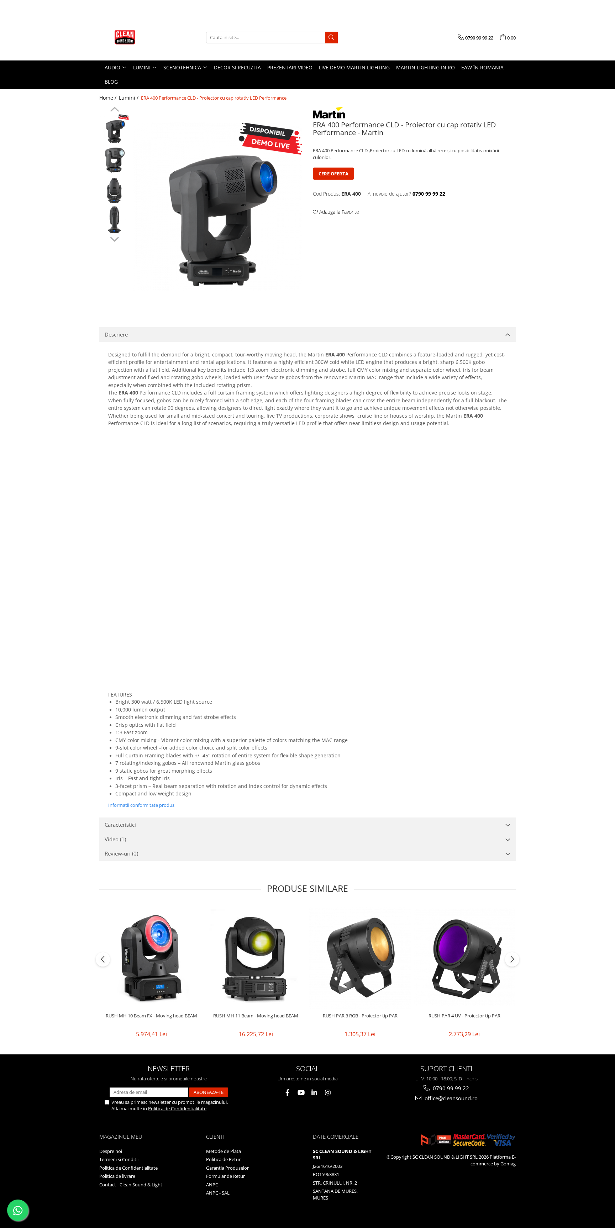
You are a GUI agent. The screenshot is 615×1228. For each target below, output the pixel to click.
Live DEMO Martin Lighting (354, 67)
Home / (108, 97)
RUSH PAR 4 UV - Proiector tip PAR (464, 1016)
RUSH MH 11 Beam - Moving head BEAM (255, 1016)
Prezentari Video (289, 67)
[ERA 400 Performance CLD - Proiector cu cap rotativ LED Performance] (217, 206)
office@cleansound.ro (450, 1098)
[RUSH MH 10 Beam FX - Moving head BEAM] (151, 957)
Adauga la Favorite (338, 211)
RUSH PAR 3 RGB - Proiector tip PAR (360, 1016)
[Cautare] (331, 37)
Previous (114, 110)
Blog (111, 81)
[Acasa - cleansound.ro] (134, 37)
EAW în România (482, 67)
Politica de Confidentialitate (177, 1108)
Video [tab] (115, 839)
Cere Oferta (333, 173)
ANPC (212, 1184)
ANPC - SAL (218, 1193)
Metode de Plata (223, 1151)
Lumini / (129, 97)
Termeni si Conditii (118, 1159)
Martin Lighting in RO (425, 67)
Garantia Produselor (227, 1168)
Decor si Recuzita (237, 67)
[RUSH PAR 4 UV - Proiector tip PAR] (464, 957)
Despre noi (110, 1151)
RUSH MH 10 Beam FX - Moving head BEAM (151, 1016)
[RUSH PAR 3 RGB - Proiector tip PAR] (360, 957)
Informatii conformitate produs (141, 805)
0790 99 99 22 (450, 1088)
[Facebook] (287, 1092)
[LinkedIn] (314, 1092)
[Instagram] (328, 1092)
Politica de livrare (117, 1176)
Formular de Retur (225, 1176)
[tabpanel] (217, 206)
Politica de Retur (223, 1159)
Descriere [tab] (116, 334)
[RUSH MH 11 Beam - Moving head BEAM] (255, 957)
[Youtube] (301, 1092)
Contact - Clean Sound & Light (130, 1184)
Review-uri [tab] (121, 853)
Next (114, 238)
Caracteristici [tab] (120, 824)
